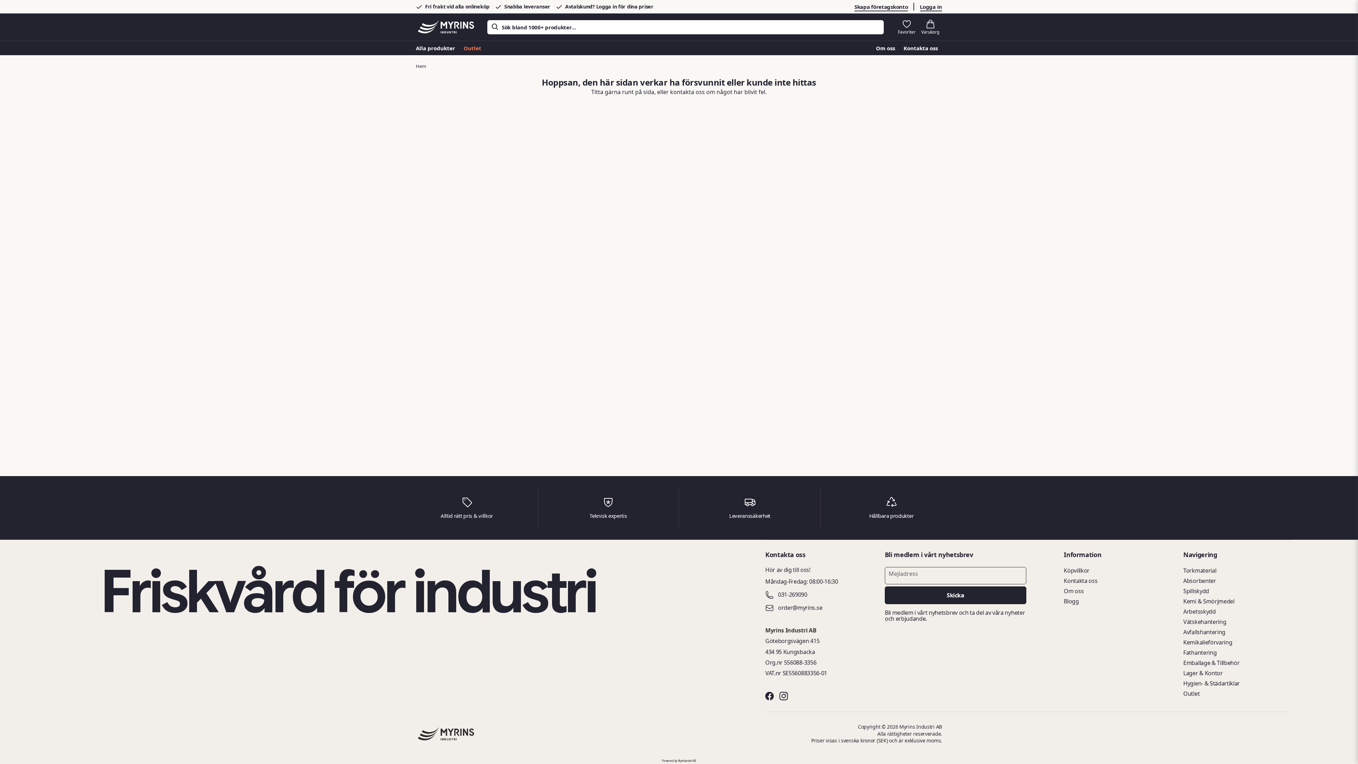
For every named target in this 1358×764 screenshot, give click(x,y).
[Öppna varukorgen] (930, 27)
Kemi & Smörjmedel (1209, 601)
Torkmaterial (1199, 570)
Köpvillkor (1077, 570)
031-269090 (792, 595)
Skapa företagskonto (881, 6)
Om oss (885, 48)
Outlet (472, 48)
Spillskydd (1196, 591)
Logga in (931, 6)
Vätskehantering (1204, 622)
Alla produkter (435, 48)
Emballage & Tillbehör (1211, 663)
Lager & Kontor (1203, 673)
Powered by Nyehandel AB (679, 761)
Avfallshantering (1204, 632)
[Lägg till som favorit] (906, 27)
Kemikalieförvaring (1207, 642)
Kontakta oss (921, 48)
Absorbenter (1199, 581)
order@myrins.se (800, 608)
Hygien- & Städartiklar (1211, 683)
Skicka (955, 595)
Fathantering (1200, 652)
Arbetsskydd (1199, 611)
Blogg (1071, 601)
